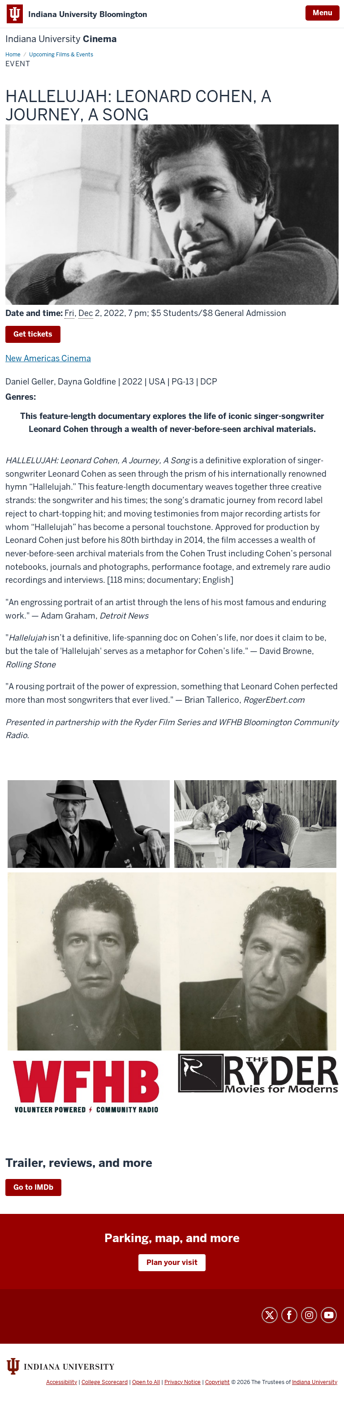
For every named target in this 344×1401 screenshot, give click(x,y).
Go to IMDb (33, 1187)
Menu (322, 12)
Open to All (146, 1382)
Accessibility (61, 1382)
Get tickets (32, 334)
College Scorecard (105, 1382)
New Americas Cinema (48, 358)
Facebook (289, 1315)
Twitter (270, 1315)
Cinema (61, 39)
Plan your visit (172, 1262)
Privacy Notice (182, 1382)
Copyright (217, 1382)
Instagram (309, 1315)
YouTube (329, 1315)
